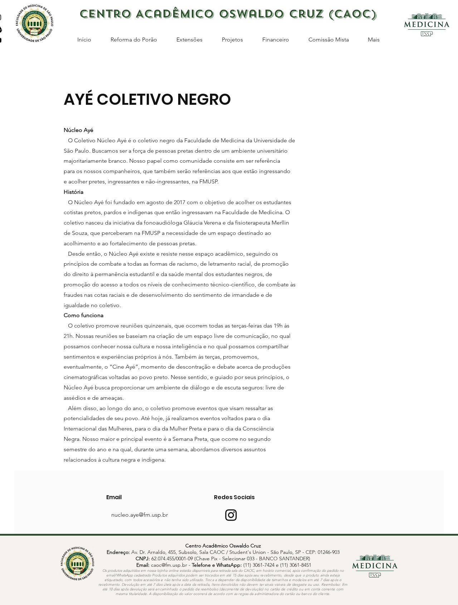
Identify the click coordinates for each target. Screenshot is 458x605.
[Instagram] (231, 515)
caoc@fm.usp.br (169, 565)
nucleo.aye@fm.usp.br (139, 514)
